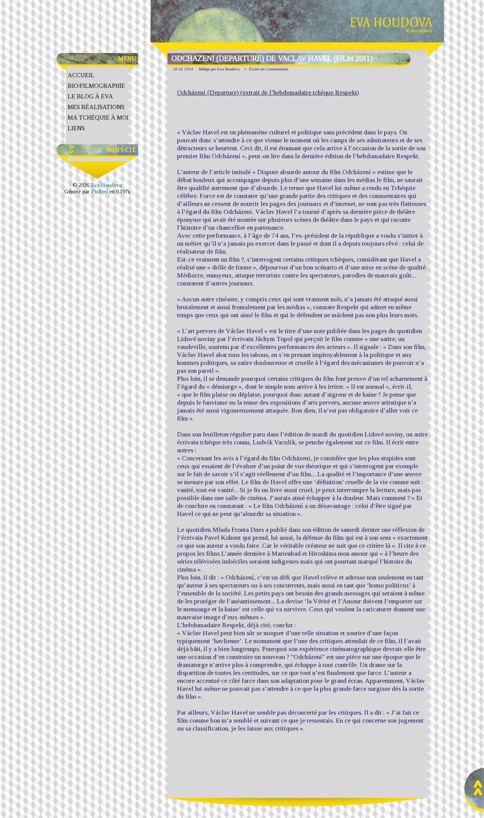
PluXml (99, 192)
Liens (76, 128)
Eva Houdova (106, 185)
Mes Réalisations (96, 107)
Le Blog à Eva (90, 96)
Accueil (81, 75)
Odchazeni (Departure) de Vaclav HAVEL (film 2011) (272, 58)
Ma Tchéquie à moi (98, 117)
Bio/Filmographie (96, 86)
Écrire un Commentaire (268, 69)
